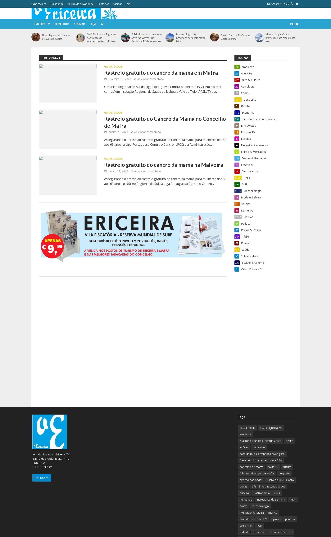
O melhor (62, 24)
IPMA (293, 499)
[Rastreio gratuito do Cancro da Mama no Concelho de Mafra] (68, 129)
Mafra (243, 506)
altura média (247, 428)
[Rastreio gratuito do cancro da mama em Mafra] (68, 83)
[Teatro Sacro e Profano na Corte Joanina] (214, 37)
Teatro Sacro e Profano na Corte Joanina (235, 37)
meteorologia (260, 506)
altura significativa (271, 428)
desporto (284, 473)
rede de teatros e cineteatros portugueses (266, 532)
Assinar (117, 4)
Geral (108, 66)
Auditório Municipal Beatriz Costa (260, 441)
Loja (128, 4)
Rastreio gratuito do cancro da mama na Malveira (163, 164)
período (290, 519)
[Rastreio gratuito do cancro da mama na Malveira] (68, 175)
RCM (259, 525)
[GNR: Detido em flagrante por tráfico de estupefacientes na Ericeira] (80, 37)
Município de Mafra (252, 512)
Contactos (103, 4)
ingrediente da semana (271, 499)
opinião (276, 519)
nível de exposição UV (253, 519)
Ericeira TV (42, 24)
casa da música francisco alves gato (262, 454)
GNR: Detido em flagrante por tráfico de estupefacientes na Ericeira (101, 38)
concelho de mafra (251, 467)
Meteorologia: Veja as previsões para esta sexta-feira (191, 38)
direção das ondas (251, 480)
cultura (287, 467)
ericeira (244, 493)
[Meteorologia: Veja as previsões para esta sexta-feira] (170, 37)
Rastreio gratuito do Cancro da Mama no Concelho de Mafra (165, 122)
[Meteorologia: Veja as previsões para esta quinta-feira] (259, 37)
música (272, 512)
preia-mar (246, 525)
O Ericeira (41, 478)
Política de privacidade (80, 4)
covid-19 (273, 467)
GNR (277, 493)
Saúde (118, 66)
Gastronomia (261, 493)
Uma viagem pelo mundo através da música (56, 37)
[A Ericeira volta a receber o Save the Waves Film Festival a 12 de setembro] (125, 37)
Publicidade (57, 4)
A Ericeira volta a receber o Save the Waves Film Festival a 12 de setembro (147, 38)
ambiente (246, 434)
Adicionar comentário (150, 79)
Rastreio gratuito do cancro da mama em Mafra (161, 72)
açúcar (244, 447)
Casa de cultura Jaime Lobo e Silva (261, 460)
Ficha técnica (38, 4)
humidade (246, 499)
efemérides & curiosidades (268, 486)
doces (243, 486)
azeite (289, 441)
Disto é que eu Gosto (280, 480)
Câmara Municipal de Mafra (257, 473)
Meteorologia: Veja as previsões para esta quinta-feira (280, 38)
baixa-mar (259, 447)
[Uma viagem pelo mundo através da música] (35, 37)
